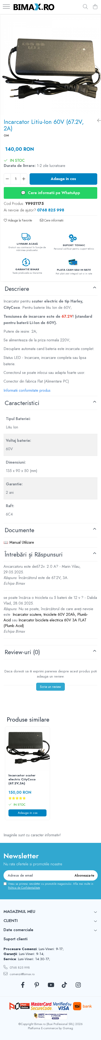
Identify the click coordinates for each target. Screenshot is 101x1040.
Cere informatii (53, 220)
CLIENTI (11, 920)
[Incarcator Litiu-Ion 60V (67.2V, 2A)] (50, 65)
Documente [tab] (19, 530)
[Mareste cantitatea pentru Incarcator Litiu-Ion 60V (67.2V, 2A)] (23, 178)
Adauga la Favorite (19, 220)
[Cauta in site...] (85, 7)
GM (6, 135)
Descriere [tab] (17, 288)
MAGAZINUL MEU (19, 911)
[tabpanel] (50, 65)
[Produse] (6, 7)
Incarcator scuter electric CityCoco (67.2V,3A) (22, 780)
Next (97, 69)
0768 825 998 (19, 967)
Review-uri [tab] (22, 652)
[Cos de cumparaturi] (95, 7)
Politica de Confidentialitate (24, 888)
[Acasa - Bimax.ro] (34, 7)
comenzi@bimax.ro (22, 974)
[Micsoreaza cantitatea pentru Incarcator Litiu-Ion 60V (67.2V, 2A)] (7, 178)
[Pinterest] (37, 985)
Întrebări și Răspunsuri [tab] (34, 554)
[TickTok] (64, 985)
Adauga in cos (63, 178)
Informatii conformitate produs (27, 390)
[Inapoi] (97, 120)
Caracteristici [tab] (22, 402)
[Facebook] (23, 985)
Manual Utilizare (21, 542)
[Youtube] (51, 985)
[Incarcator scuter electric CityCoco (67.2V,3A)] (27, 749)
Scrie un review (50, 686)
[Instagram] (78, 985)
